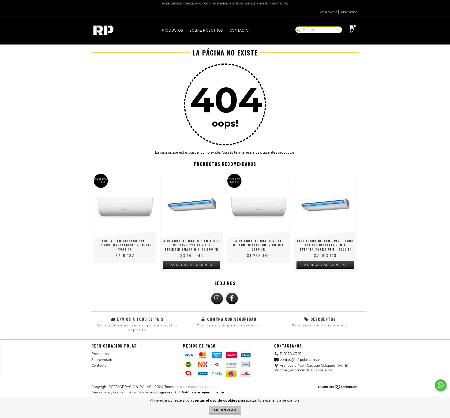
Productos (172, 30)
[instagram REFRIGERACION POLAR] (217, 298)
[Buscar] (297, 29)
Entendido (225, 409)
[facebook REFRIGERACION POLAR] (232, 298)
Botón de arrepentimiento (203, 392)
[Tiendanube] (338, 388)
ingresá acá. (167, 392)
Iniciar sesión (349, 12)
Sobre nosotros (206, 30)
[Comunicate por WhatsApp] (440, 385)
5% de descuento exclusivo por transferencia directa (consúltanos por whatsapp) (225, 3)
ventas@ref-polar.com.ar (300, 360)
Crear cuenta (328, 12)
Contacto (239, 30)
